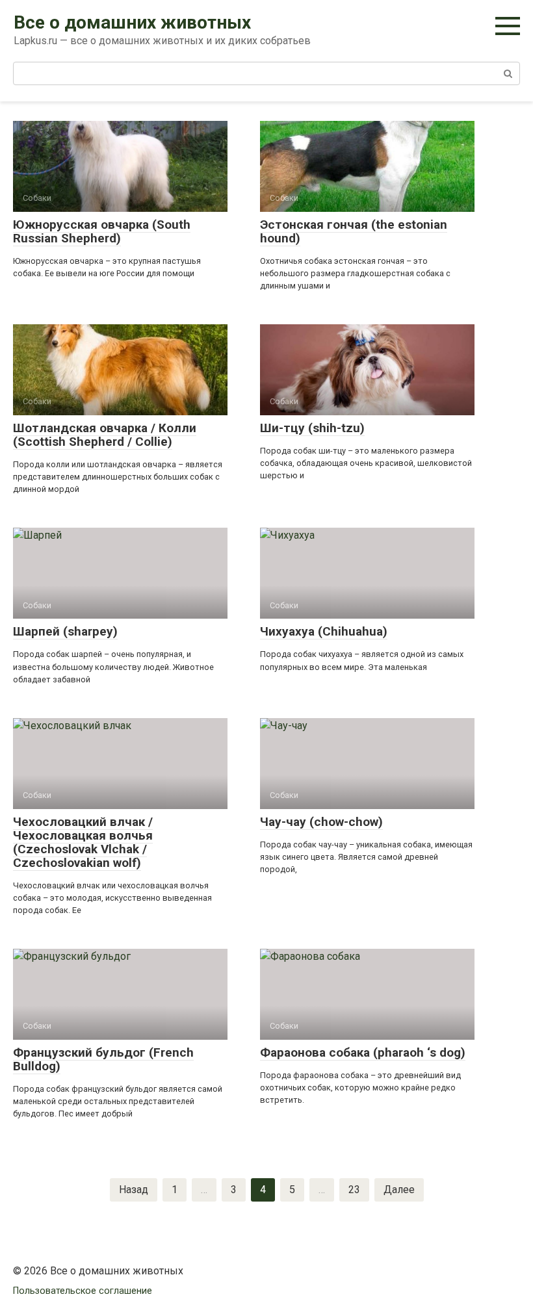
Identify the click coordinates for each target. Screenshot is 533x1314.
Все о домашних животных (132, 22)
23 (354, 1189)
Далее (399, 1189)
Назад (133, 1189)
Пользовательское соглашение (82, 1290)
